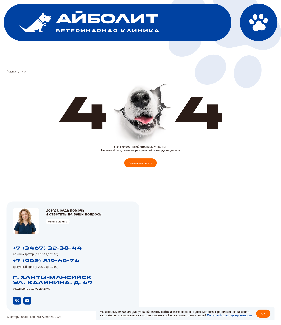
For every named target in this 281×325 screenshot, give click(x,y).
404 (24, 71)
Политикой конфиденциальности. (230, 315)
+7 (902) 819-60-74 (46, 261)
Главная (12, 71)
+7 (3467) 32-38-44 (47, 248)
